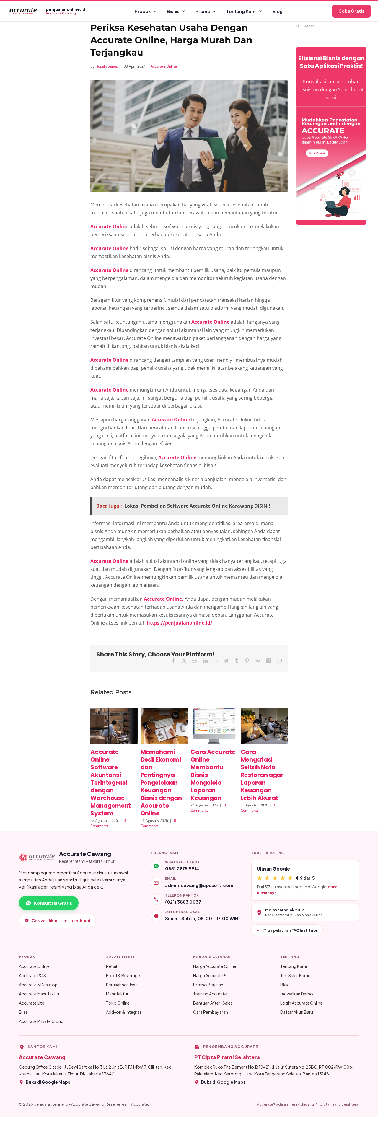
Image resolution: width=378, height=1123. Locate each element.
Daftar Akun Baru (296, 1012)
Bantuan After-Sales (213, 1002)
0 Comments (108, 823)
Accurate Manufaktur (39, 993)
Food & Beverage (123, 975)
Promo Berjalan (208, 984)
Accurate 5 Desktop (38, 984)
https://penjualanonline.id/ (179, 623)
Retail (111, 966)
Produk (143, 11)
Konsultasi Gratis (53, 903)
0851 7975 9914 (182, 868)
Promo (202, 11)
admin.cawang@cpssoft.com (199, 885)
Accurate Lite (31, 1002)
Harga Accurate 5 (210, 975)
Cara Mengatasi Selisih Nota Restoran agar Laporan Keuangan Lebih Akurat (262, 775)
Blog (278, 11)
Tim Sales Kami (294, 975)
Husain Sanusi (107, 66)
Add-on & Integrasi (124, 1012)
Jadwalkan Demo (296, 993)
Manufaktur (117, 993)
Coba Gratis (351, 11)
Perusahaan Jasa (122, 984)
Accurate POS (32, 975)
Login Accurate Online (301, 1002)
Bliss (23, 1012)
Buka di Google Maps (48, 1082)
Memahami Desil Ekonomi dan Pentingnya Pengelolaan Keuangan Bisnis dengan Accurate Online (161, 782)
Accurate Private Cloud (41, 1021)
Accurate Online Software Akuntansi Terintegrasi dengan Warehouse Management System (110, 782)
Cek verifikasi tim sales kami (61, 920)
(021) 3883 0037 (183, 901)
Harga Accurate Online (214, 966)
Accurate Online (164, 66)
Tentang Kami (241, 11)
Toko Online (118, 1002)
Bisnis (173, 11)
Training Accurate (210, 993)
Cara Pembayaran (210, 1012)
